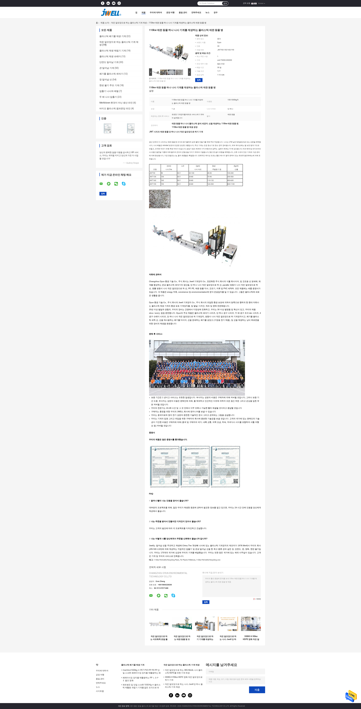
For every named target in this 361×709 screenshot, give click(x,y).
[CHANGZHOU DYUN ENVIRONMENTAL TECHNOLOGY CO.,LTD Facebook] (102, 3)
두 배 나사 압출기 (108, 97)
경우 (216, 12)
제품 (144, 12)
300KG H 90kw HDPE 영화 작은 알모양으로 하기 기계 (251, 638)
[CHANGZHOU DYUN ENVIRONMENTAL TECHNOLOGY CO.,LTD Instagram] (119, 3)
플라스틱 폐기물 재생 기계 (112, 36)
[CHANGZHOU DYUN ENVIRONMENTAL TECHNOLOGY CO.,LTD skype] (125, 183)
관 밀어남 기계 (106, 68)
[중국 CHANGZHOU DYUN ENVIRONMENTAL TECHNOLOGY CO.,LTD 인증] (107, 128)
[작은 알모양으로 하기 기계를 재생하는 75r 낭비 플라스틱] (205, 624)
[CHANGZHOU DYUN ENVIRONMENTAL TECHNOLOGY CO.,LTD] (111, 12)
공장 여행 (170, 12)
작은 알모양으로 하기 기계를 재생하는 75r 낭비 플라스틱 (205, 638)
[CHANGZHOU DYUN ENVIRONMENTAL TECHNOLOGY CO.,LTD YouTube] (113, 3)
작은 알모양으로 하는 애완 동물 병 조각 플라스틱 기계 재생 (182, 638)
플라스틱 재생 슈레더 (110, 56)
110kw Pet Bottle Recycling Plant (166, 560)
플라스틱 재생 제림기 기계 (112, 50)
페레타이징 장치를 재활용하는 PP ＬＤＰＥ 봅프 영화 (141, 679)
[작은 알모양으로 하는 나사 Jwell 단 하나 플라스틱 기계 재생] (228, 624)
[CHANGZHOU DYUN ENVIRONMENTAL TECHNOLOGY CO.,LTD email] (102, 183)
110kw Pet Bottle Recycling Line (208, 560)
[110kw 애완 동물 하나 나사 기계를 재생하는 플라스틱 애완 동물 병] (169, 51)
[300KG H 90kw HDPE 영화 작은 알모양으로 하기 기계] (251, 624)
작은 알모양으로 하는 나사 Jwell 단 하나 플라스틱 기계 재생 (227, 638)
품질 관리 (183, 12)
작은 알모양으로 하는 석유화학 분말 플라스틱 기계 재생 (159, 638)
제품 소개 (105, 23)
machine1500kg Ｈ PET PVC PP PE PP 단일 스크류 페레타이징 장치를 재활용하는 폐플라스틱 (142, 672)
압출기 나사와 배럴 (109, 91)
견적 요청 (246, 3)
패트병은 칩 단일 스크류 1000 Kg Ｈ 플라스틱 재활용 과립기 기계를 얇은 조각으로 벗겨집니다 (141, 687)
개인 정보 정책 (123, 706)
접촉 (199, 80)
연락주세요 (196, 12)
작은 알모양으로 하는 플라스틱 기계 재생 (129, 23)
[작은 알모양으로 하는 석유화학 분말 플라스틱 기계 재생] (159, 624)
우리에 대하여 (156, 12)
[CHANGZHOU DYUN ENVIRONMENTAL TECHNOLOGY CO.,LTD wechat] (117, 183)
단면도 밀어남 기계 (109, 62)
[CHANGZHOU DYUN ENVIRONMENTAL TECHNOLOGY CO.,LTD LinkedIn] (108, 3)
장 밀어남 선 (105, 79)
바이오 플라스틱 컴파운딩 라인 (114, 108)
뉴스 (207, 12)
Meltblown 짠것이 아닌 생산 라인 (116, 102)
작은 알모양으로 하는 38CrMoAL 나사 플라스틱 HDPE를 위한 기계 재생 (183, 671)
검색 (225, 3)
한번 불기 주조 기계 (109, 85)
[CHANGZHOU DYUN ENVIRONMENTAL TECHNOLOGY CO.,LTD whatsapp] (110, 183)
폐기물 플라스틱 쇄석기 (111, 73)
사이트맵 (100, 691)
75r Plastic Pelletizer (187, 560)
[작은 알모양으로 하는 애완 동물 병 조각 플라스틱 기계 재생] (182, 624)
